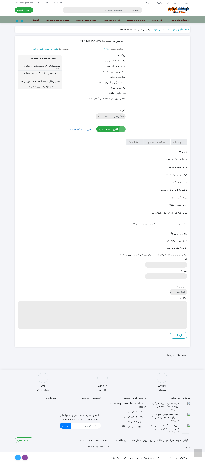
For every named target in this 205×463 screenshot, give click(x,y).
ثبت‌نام (65, 425)
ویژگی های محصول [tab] (156, 142)
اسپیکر (35, 20)
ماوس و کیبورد (176, 29)
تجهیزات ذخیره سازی (178, 20)
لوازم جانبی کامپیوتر (135, 20)
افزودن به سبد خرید (108, 129)
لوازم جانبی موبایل (111, 20)
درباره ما (175, 3)
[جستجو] (65, 10)
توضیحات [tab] (178, 142)
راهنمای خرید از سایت (132, 416)
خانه (187, 29)
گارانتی (122, 110)
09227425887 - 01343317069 (51, 3)
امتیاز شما (182, 287)
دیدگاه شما (181, 298)
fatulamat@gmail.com (24, 3)
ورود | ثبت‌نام (23, 10)
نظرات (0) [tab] (134, 142)
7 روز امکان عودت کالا (132, 426)
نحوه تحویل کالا (135, 411)
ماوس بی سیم (160, 29)
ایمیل (184, 271)
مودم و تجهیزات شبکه (85, 20)
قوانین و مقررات (162, 3)
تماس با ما (186, 3)
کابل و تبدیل (157, 20)
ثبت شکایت (148, 3)
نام (185, 259)
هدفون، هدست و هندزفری (57, 20)
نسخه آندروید (23, 440)
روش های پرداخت (134, 421)
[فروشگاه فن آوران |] (178, 10)
